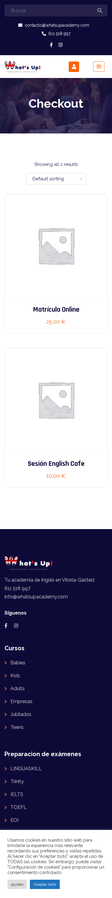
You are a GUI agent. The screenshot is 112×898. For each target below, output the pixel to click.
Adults (17, 688)
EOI (14, 820)
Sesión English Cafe (56, 463)
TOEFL (18, 807)
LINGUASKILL (26, 768)
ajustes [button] (17, 884)
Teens (17, 727)
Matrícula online (56, 309)
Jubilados (20, 714)
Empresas (21, 701)
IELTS (16, 794)
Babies (17, 663)
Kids (15, 675)
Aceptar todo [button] (44, 884)
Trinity (17, 781)
